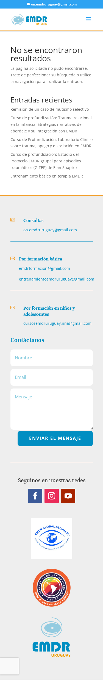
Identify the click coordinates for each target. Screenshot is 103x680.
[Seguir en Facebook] (35, 496)
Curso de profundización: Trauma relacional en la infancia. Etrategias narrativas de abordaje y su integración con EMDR (51, 124)
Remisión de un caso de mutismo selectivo (49, 109)
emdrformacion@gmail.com (44, 268)
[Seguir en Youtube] (68, 496)
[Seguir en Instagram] (51, 496)
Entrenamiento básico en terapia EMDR (46, 176)
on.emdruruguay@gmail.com (50, 229)
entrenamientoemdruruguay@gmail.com (56, 279)
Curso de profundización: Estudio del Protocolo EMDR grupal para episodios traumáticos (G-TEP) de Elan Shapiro (45, 161)
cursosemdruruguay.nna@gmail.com (57, 323)
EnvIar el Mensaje (55, 438)
